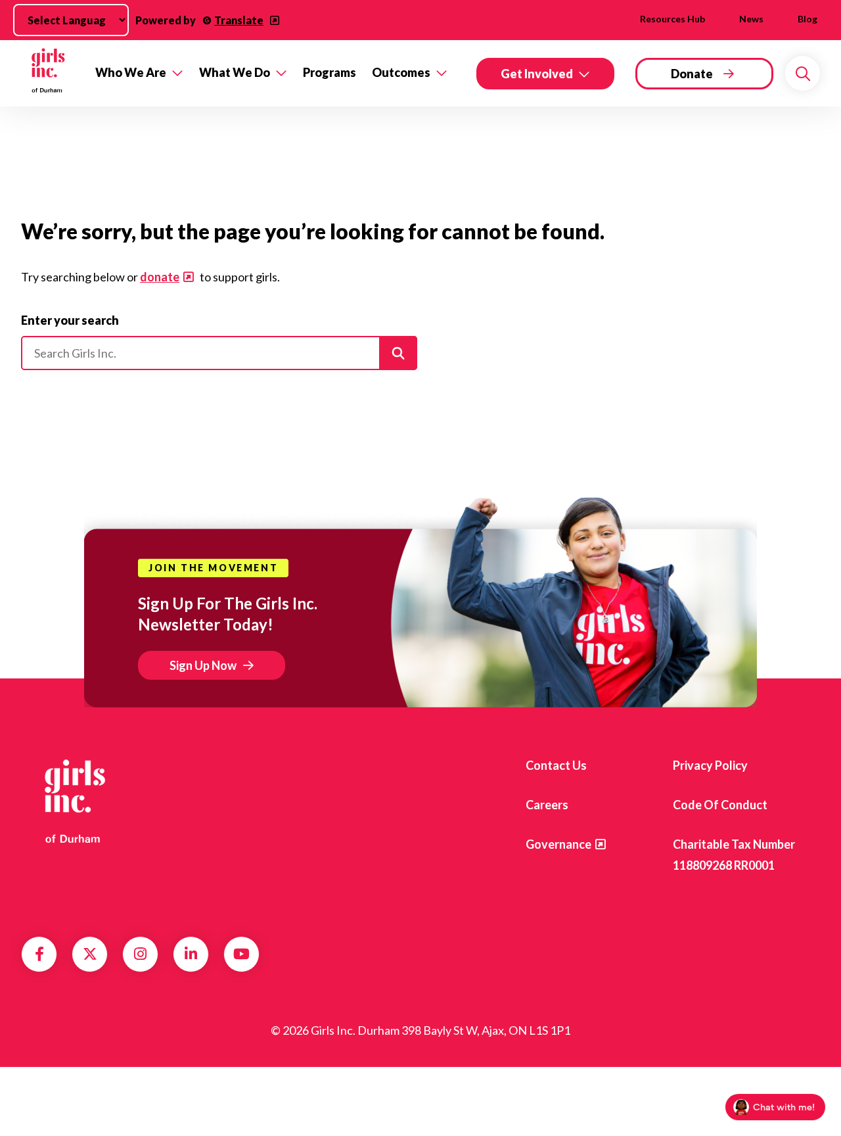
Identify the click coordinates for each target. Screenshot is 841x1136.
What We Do (234, 72)
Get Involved (537, 73)
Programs (329, 72)
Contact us (556, 765)
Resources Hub (672, 18)
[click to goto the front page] (74, 800)
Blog (807, 18)
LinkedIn (191, 953)
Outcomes (401, 72)
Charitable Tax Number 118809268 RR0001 (734, 854)
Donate (692, 73)
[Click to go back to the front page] (49, 73)
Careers (547, 804)
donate (159, 277)
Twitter (90, 953)
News (751, 18)
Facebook (39, 953)
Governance (558, 844)
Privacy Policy (710, 765)
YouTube (241, 953)
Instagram (140, 953)
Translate (238, 20)
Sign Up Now (203, 665)
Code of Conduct (720, 804)
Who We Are (130, 72)
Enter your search (70, 320)
